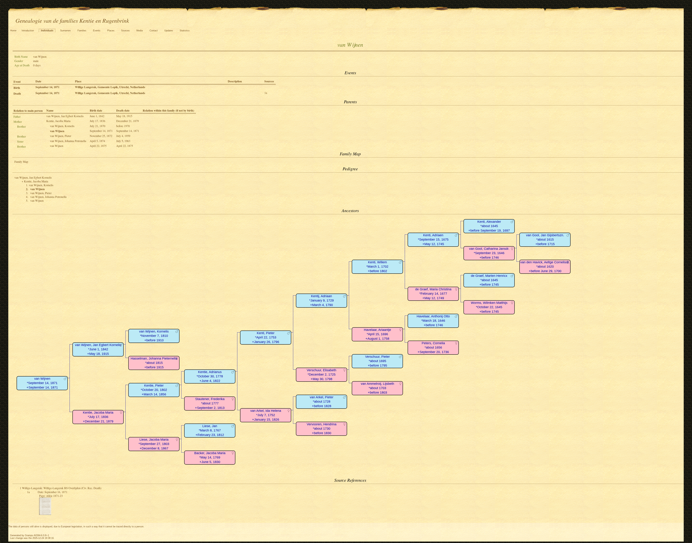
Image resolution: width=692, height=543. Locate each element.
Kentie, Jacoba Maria (58, 121)
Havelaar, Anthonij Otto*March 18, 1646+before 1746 (433, 320)
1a (265, 93)
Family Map (21, 161)
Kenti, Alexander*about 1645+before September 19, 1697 (489, 226)
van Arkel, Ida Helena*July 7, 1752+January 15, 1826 (265, 415)
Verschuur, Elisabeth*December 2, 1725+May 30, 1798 (321, 374)
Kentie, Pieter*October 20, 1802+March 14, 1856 (154, 390)
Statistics (185, 30)
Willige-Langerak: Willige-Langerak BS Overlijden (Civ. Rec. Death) (61, 488)
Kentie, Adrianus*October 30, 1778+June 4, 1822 (210, 376)
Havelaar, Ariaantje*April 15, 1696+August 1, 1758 (377, 334)
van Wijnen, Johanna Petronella (68, 141)
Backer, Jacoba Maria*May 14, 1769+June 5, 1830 (209, 457)
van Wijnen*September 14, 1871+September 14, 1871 (42, 383)
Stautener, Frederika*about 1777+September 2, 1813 (210, 403)
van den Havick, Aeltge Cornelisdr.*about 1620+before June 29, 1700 (545, 266)
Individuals (47, 30)
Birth (17, 88)
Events (96, 30)
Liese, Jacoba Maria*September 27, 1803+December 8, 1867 (154, 444)
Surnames (65, 30)
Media (139, 30)
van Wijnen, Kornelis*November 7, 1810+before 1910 (154, 336)
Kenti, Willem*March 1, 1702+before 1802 (377, 266)
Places (110, 30)
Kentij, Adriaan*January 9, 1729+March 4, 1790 (321, 300)
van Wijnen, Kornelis (62, 126)
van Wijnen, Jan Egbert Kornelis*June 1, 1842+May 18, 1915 (98, 349)
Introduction (28, 30)
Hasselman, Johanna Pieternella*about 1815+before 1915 (154, 363)
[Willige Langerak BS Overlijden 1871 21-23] (45, 514)
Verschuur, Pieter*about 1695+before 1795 (377, 361)
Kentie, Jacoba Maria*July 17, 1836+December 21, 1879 (98, 417)
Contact (154, 30)
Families (81, 30)
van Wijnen (56, 146)
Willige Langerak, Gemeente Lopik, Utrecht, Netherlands (110, 87)
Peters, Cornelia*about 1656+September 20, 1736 (433, 347)
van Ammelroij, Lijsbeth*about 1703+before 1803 (377, 388)
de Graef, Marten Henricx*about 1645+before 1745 (489, 280)
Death (17, 93)
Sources (125, 30)
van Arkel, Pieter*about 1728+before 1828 (321, 401)
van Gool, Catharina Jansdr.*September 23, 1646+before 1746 (489, 253)
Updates (168, 30)
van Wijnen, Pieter (60, 136)
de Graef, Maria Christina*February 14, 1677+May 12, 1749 (433, 293)
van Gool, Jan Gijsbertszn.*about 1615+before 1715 (545, 239)
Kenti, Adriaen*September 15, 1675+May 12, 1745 (433, 239)
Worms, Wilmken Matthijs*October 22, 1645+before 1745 (489, 307)
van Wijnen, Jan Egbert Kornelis (65, 116)
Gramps (29, 535)
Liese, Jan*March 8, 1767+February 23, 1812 (210, 430)
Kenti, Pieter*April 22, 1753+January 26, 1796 (265, 337)
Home (13, 30)
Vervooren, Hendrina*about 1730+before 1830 (321, 428)
